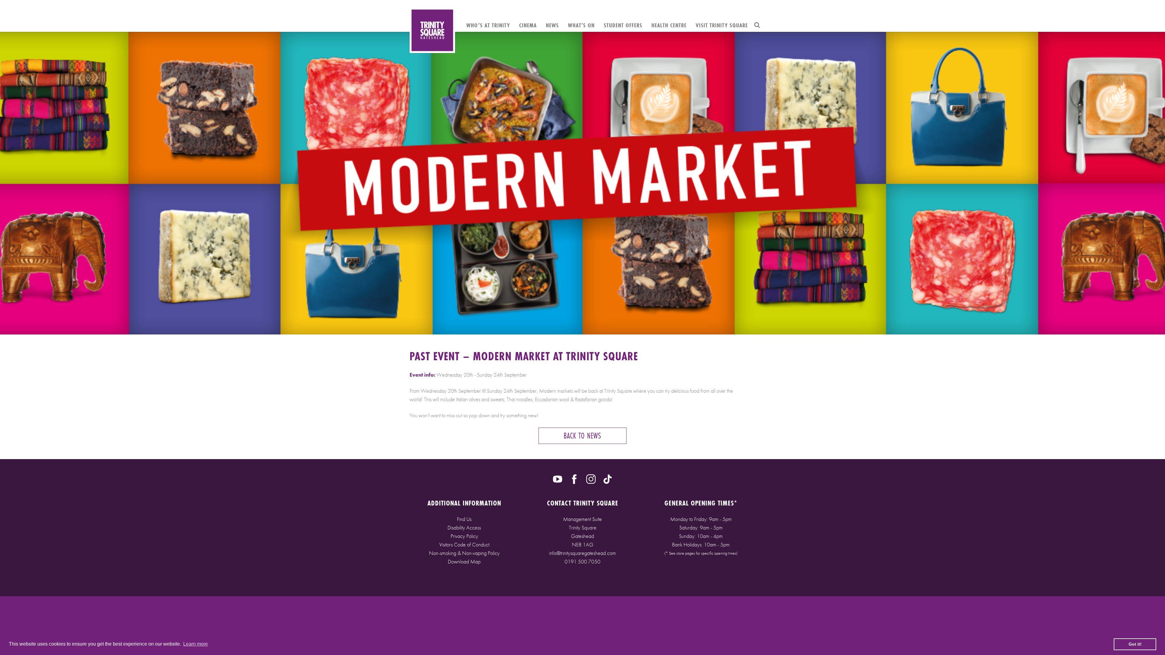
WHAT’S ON (581, 25)
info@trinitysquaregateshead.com (582, 552)
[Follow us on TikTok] (608, 478)
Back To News (582, 435)
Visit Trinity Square (722, 25)
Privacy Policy (464, 535)
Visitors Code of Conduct (464, 544)
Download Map (464, 561)
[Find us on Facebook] (574, 478)
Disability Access (464, 527)
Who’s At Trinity (488, 25)
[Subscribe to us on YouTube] (557, 478)
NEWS (552, 25)
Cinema (528, 25)
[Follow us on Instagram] (591, 478)
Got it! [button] (1135, 644)
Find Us (464, 519)
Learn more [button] (195, 644)
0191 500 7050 (582, 561)
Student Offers (623, 25)
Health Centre (669, 25)
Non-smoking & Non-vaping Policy (464, 552)
